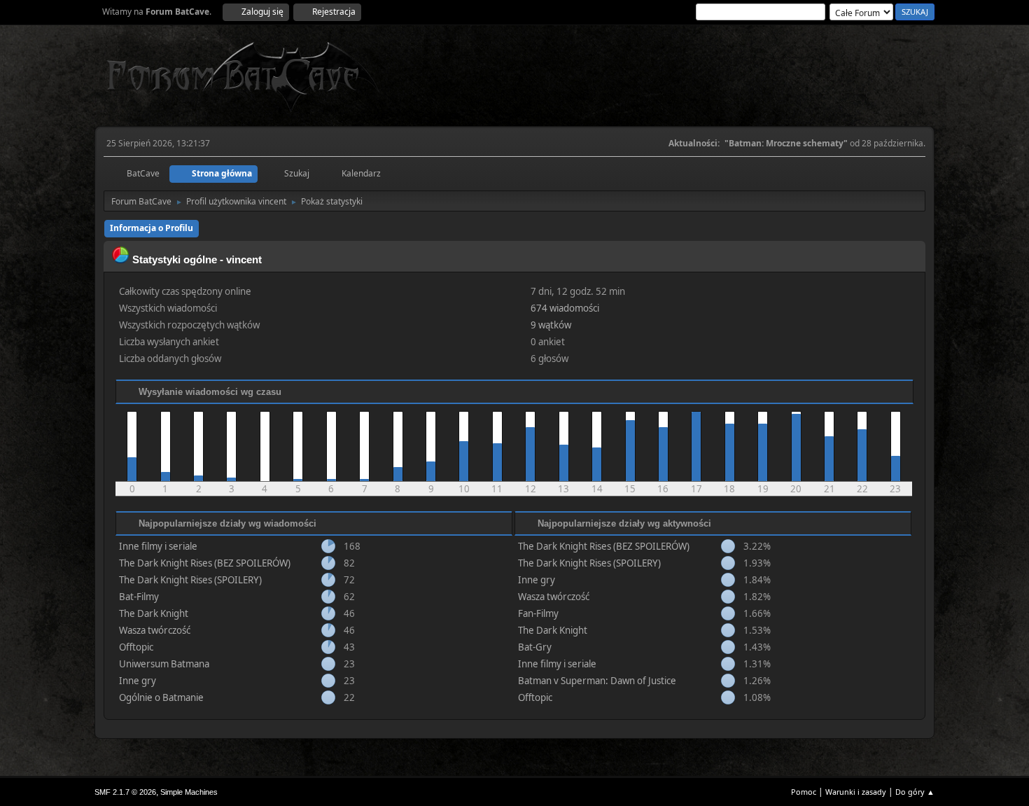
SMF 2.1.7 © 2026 (125, 792)
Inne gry (137, 680)
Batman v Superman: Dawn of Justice (597, 680)
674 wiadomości (565, 308)
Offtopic (136, 647)
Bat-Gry (535, 647)
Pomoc (803, 791)
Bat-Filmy (139, 596)
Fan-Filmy (538, 613)
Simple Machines (189, 792)
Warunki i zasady (855, 791)
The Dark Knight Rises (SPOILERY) (190, 580)
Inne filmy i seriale (158, 546)
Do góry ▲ (914, 791)
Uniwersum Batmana (164, 664)
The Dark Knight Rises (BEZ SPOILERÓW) (204, 563)
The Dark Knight (153, 613)
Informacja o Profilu (151, 228)
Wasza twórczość (154, 630)
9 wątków (551, 325)
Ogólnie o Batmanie (161, 697)
